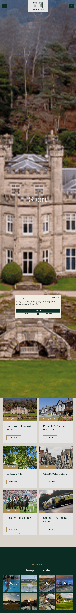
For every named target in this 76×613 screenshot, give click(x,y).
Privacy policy (56, 297)
